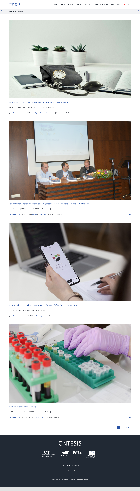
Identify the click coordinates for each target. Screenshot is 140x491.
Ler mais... (128, 113)
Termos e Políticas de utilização (78, 479)
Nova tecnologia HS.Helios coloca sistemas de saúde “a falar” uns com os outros (43, 305)
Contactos (64, 479)
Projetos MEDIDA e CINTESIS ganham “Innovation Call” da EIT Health (38, 102)
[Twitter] (68, 470)
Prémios (42, 113)
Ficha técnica (56, 479)
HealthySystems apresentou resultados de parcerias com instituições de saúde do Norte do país (49, 204)
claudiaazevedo (15, 113)
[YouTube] (71, 470)
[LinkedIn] (74, 470)
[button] (128, 4)
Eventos (34, 214)
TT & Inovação (50, 113)
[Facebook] (65, 470)
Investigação (36, 113)
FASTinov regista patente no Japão (24, 407)
